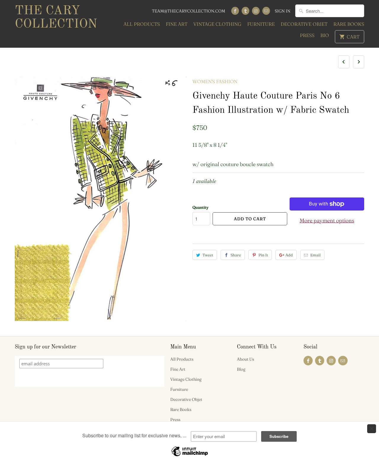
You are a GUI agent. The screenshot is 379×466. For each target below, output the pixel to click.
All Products (141, 24)
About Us (245, 359)
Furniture (261, 24)
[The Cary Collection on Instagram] (256, 11)
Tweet (208, 255)
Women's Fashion (214, 81)
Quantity (200, 207)
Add (289, 255)
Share (236, 255)
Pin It (263, 255)
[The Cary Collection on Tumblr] (245, 11)
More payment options (327, 220)
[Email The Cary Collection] (266, 11)
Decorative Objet (304, 24)
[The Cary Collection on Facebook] (235, 11)
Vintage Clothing (217, 24)
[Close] (371, 428)
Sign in (282, 11)
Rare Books (348, 24)
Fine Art (176, 24)
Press (307, 35)
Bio (324, 35)
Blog (241, 369)
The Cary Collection (56, 17)
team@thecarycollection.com (188, 11)
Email (315, 255)
